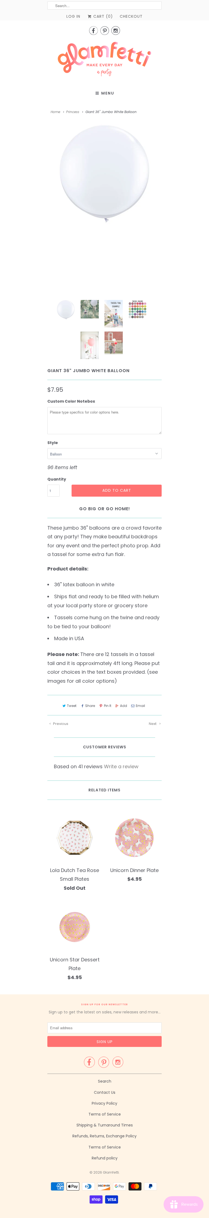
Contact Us (104, 1092)
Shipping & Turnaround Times (104, 1125)
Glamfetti (111, 1172)
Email (140, 705)
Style (52, 442)
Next (153, 723)
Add (123, 705)
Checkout (131, 16)
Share (90, 705)
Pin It (107, 705)
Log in (73, 16)
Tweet (71, 705)
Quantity (56, 479)
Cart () (102, 16)
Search (104, 1081)
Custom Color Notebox (71, 401)
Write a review (121, 766)
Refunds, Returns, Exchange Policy (104, 1136)
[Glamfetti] (104, 61)
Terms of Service (104, 1114)
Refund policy (105, 1158)
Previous (60, 723)
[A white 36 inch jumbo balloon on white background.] (104, 176)
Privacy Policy (104, 1103)
